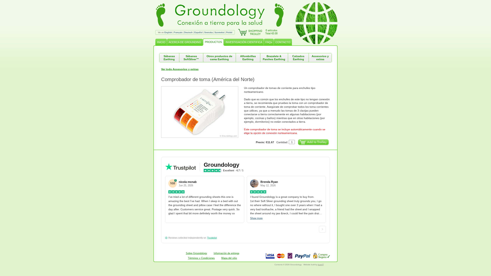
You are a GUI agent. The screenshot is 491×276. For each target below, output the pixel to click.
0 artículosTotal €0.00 (271, 32)
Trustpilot (212, 238)
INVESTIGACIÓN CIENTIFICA (244, 42)
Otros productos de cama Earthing (219, 58)
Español (198, 32)
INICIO (161, 42)
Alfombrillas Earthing (248, 58)
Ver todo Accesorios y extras (180, 69)
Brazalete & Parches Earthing (274, 58)
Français (178, 32)
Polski (229, 32)
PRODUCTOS (213, 42)
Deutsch (188, 32)
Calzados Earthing (298, 58)
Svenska (208, 32)
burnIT (321, 265)
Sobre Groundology (196, 253)
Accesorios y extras (320, 58)
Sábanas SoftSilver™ (191, 58)
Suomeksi (219, 32)
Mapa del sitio (229, 258)
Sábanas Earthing (169, 58)
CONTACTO (282, 42)
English (168, 32)
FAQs (268, 42)
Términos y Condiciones (201, 258)
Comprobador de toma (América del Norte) (208, 79)
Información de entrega (226, 253)
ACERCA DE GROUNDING (185, 42)
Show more (256, 218)
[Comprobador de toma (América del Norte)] (202, 112)
